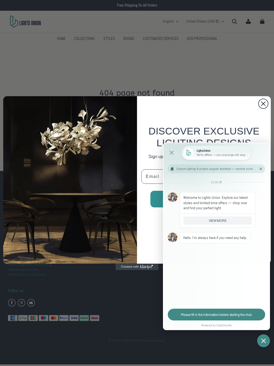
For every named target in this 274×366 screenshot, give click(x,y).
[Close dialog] (263, 104)
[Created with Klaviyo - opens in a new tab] (137, 267)
